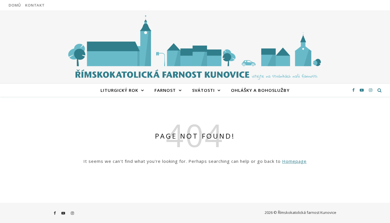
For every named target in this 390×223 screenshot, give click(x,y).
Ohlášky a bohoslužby (260, 90)
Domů (15, 5)
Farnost (165, 90)
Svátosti (203, 90)
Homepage (294, 161)
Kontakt (35, 5)
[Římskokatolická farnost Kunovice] (195, 46)
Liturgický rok (119, 90)
